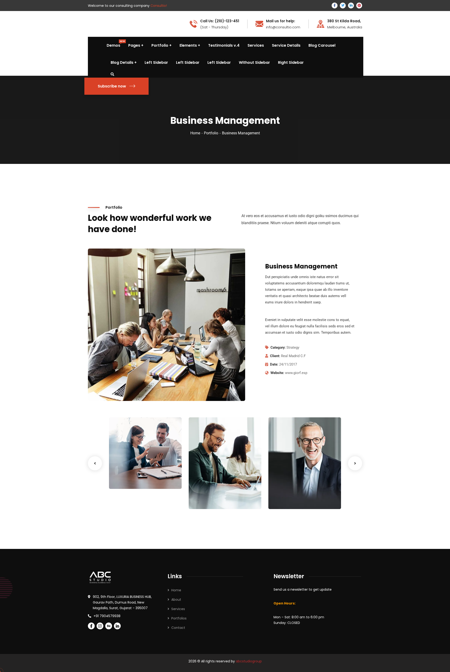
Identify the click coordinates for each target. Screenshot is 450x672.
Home (195, 133)
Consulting (146, 479)
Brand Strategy (129, 473)
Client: (275, 356)
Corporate (220, 499)
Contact (178, 627)
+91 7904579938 (107, 616)
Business (203, 499)
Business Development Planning (131, 461)
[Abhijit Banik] (100, 23)
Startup (301, 499)
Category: (277, 347)
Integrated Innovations (288, 489)
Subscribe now (112, 86)
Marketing (284, 499)
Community (126, 479)
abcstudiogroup (249, 661)
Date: (274, 364)
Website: (277, 373)
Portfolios (179, 618)
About (176, 599)
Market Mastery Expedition (213, 489)
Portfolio (211, 133)
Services (178, 609)
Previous (95, 463)
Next (355, 463)
